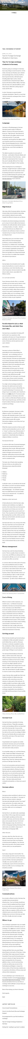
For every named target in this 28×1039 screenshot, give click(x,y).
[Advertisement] (14, 30)
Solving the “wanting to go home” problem (13, 1027)
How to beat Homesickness (9, 1008)
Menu (14, 12)
